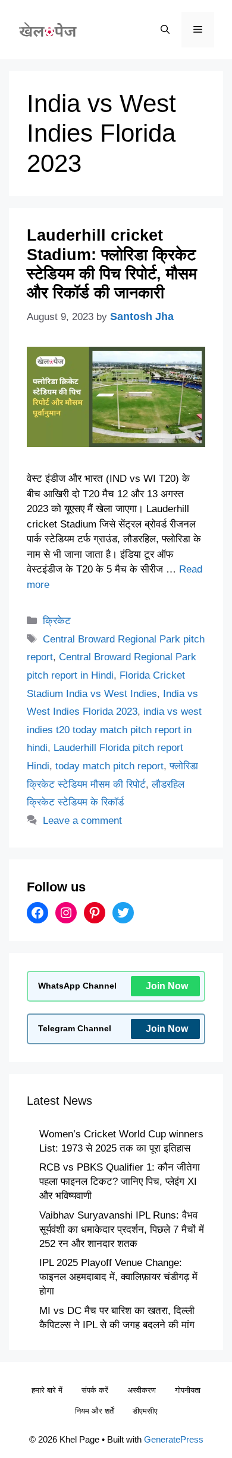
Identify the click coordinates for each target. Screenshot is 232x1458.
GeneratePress (173, 1439)
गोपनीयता (187, 1390)
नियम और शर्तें (94, 1410)
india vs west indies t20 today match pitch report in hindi (114, 729)
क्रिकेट (57, 620)
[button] (165, 29)
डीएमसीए (145, 1410)
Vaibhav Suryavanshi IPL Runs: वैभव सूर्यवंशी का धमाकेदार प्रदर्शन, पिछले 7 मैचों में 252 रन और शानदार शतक (121, 1229)
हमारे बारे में (47, 1390)
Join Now (167, 986)
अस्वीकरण (141, 1390)
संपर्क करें (94, 1390)
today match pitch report (109, 766)
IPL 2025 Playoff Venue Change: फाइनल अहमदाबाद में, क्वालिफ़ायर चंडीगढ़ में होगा (118, 1277)
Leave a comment (82, 820)
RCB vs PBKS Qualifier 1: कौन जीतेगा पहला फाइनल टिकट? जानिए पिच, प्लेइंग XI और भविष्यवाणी (119, 1181)
